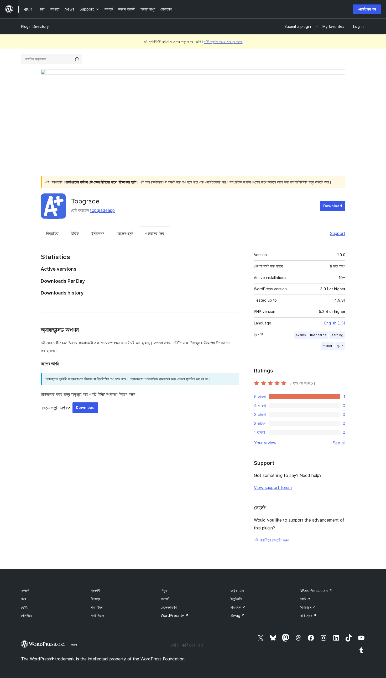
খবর (23, 599)
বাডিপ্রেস (308, 615)
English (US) (334, 323)
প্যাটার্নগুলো (98, 615)
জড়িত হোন (237, 590)
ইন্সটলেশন (97, 233)
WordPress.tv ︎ (175, 615)
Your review (265, 442)
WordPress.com (316, 590)
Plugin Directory (35, 26)
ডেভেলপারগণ (168, 607)
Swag (238, 615)
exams (301, 335)
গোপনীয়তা (27, 615)
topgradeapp (102, 210)
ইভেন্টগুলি (236, 599)
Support (337, 233)
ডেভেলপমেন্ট (125, 233)
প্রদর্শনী (95, 590)
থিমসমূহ (95, 599)
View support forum (273, 487)
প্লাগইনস (96, 607)
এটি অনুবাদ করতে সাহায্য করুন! (223, 41)
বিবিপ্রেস (308, 607)
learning (337, 335)
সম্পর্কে (25, 590)
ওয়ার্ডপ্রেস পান (367, 9)
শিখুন (164, 590)
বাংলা (74, 645)
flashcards (318, 335)
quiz (340, 346)
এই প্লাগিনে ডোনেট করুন (271, 540)
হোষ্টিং (24, 607)
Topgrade (85, 201)
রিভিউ (75, 233)
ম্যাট (305, 599)
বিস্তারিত (52, 233)
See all (339, 442)
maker (327, 346)
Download (332, 206)
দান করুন (238, 607)
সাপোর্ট (165, 599)
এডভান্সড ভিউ (154, 233)
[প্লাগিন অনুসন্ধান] (76, 59)
